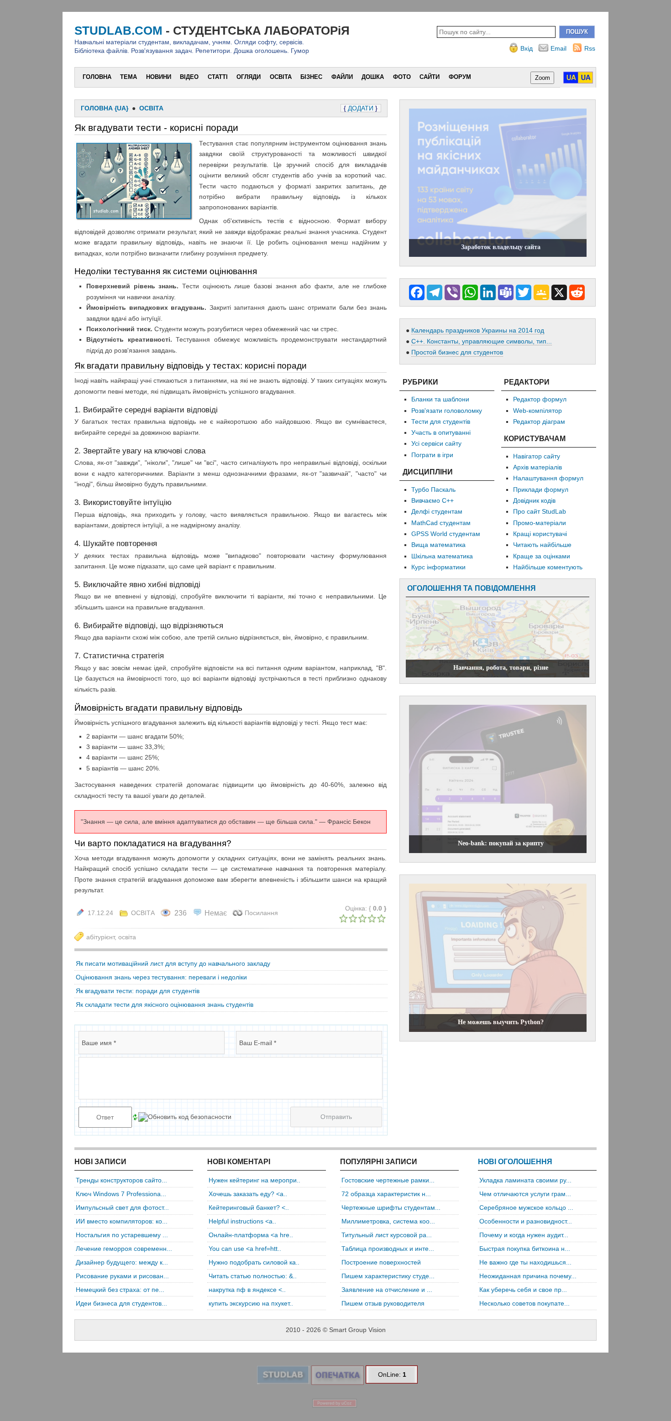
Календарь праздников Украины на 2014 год (477, 330)
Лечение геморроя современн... (124, 1248)
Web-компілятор (537, 410)
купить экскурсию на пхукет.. (251, 1303)
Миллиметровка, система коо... (388, 1221)
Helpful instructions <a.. (242, 1221)
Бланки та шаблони (440, 399)
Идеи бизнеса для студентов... (121, 1303)
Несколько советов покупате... (524, 1303)
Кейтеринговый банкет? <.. (249, 1207)
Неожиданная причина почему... (528, 1276)
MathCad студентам (441, 522)
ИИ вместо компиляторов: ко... (122, 1221)
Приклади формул (540, 489)
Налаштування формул (548, 478)
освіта (127, 937)
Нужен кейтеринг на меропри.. (254, 1180)
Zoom (542, 77)
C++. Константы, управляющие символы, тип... (481, 341)
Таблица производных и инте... (387, 1248)
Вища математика (438, 544)
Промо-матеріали (539, 522)
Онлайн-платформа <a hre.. (251, 1235)
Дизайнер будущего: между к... (122, 1262)
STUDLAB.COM (118, 30)
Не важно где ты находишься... (525, 1262)
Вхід (526, 48)
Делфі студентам (436, 511)
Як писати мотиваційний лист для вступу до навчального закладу (173, 963)
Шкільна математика (442, 556)
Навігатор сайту (536, 456)
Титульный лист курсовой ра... (386, 1235)
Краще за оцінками (541, 556)
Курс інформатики (438, 567)
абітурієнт (100, 937)
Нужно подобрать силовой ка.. (254, 1262)
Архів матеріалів (537, 467)
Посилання (261, 912)
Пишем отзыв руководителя (383, 1303)
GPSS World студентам (445, 533)
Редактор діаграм (539, 421)
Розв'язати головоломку (446, 410)
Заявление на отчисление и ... (386, 1289)
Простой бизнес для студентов (457, 352)
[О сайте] (283, 1381)
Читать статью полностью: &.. (253, 1276)
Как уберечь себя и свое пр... (523, 1289)
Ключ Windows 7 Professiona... (121, 1193)
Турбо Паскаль (433, 489)
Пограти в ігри (432, 454)
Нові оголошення (515, 1162)
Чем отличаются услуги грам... (525, 1193)
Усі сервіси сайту (436, 443)
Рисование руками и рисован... (122, 1276)
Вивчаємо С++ (432, 500)
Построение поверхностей (381, 1262)
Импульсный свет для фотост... (122, 1207)
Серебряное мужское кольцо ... (526, 1207)
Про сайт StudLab (539, 511)
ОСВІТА (143, 912)
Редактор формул (539, 399)
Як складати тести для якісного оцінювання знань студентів (164, 1004)
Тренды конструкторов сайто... (121, 1180)
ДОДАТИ (360, 108)
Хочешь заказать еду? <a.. (248, 1193)
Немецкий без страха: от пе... (120, 1289)
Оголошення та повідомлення (471, 588)
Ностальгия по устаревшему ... (122, 1235)
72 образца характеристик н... (386, 1193)
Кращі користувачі (540, 533)
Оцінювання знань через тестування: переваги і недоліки (161, 977)
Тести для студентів (440, 421)
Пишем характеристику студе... (388, 1276)
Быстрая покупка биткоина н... (524, 1248)
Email (558, 48)
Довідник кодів (534, 500)
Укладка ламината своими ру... (525, 1180)
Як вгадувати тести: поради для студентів (137, 990)
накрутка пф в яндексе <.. (247, 1289)
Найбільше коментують (547, 567)
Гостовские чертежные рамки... (388, 1180)
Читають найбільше (542, 544)
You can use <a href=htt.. (245, 1248)
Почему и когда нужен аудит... (523, 1235)
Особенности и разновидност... (525, 1221)
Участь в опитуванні (441, 432)
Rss (589, 48)
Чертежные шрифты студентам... (390, 1207)
